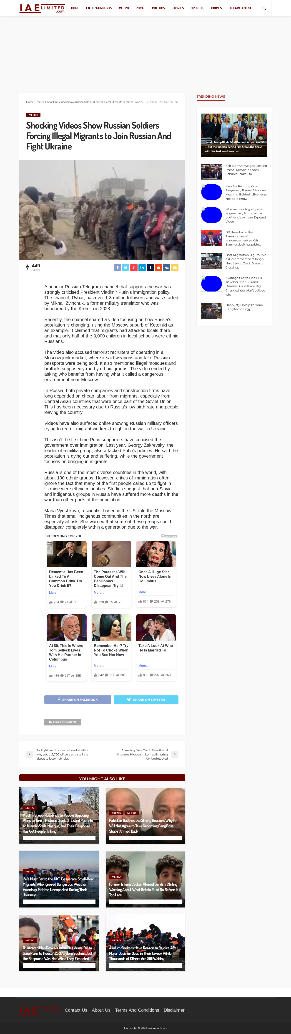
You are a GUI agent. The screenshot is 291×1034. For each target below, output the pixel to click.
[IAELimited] (42, 8)
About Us (101, 1010)
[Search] (264, 8)
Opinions (197, 8)
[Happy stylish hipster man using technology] (211, 311)
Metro (124, 8)
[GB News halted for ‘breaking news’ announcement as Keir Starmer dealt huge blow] (211, 238)
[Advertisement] (145, 50)
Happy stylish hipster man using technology (244, 307)
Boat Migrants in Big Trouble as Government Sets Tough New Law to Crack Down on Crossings (246, 261)
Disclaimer (174, 1010)
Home (75, 8)
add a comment (64, 722)
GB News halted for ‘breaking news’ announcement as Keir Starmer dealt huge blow (243, 238)
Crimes (216, 8)
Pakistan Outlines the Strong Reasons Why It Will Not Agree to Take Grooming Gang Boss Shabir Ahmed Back (142, 826)
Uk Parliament (240, 8)
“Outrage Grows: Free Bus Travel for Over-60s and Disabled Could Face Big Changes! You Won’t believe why (245, 286)
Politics (158, 8)
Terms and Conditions (137, 1010)
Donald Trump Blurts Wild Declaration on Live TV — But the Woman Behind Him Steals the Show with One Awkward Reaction (234, 146)
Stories (178, 8)
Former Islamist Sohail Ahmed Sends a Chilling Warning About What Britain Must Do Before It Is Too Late (145, 889)
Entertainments (99, 8)
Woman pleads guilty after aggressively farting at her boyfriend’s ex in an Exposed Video (246, 215)
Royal (140, 8)
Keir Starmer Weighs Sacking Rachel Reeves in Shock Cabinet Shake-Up (246, 170)
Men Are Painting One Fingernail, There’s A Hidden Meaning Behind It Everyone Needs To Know (246, 192)
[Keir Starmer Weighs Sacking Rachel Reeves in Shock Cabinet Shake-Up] (211, 172)
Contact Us (76, 1010)
